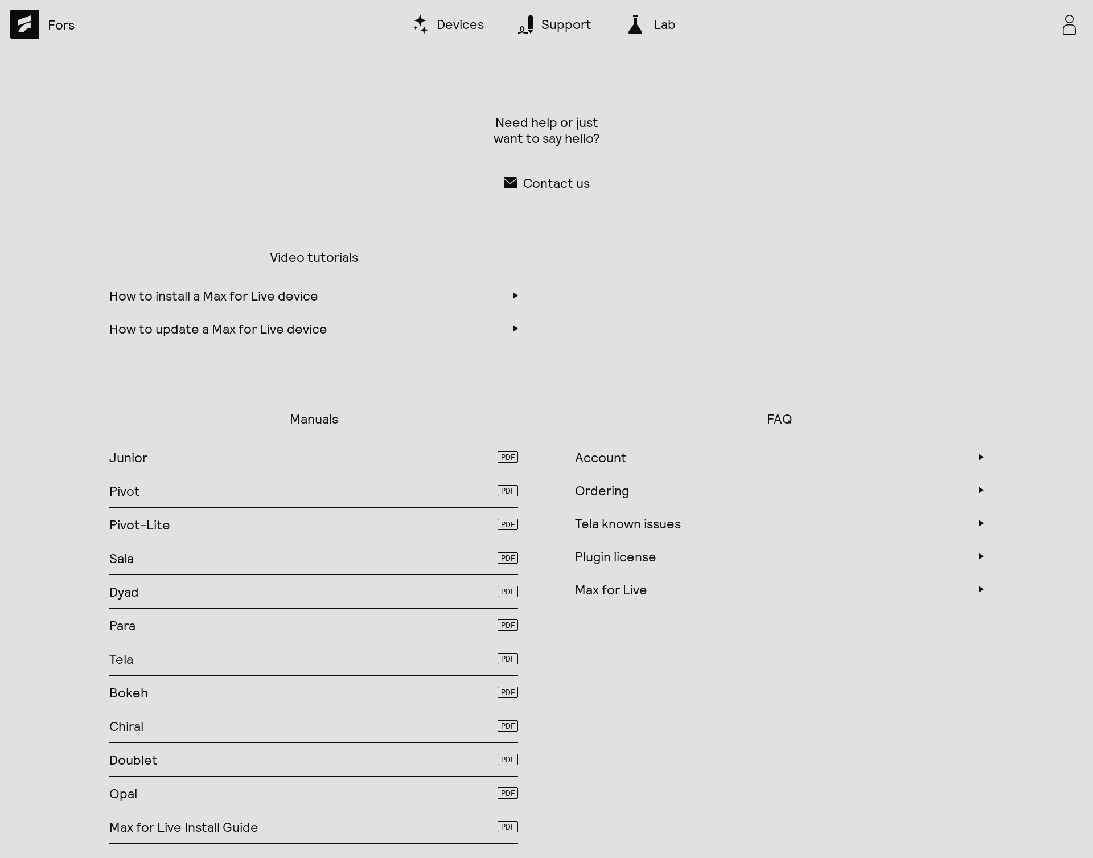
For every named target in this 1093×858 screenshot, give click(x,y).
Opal (312, 793)
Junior (312, 457)
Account (601, 457)
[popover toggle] (1069, 24)
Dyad (312, 592)
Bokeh (312, 692)
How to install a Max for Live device (213, 295)
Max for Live (611, 589)
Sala (312, 558)
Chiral (312, 726)
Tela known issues (628, 523)
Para (312, 625)
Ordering (602, 490)
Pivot (312, 491)
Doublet (312, 759)
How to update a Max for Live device (218, 328)
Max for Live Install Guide (312, 827)
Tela (312, 659)
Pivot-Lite (312, 524)
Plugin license (615, 556)
